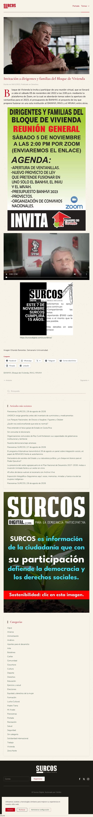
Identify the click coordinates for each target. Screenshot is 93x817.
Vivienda (11, 746)
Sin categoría (12, 734)
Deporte (10, 673)
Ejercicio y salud (14, 685)
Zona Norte (12, 750)
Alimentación (13, 636)
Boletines (11, 652)
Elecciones (11, 689)
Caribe (10, 656)
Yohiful (58, 792)
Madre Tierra (12, 705)
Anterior (9, 380)
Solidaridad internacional (17, 738)
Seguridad (11, 730)
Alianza (10, 632)
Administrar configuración (40, 810)
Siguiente (83, 380)
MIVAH (38, 373)
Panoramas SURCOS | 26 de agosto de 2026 (26, 483)
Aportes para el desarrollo (18, 644)
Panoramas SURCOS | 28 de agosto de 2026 (26, 411)
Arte (9, 648)
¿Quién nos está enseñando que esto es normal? (27, 423)
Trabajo (10, 742)
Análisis (10, 640)
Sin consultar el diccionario (18, 432)
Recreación (11, 722)
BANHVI (7, 373)
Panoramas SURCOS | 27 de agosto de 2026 (26, 447)
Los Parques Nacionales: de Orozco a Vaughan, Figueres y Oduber (35, 419)
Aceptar (10, 810)
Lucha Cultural (13, 701)
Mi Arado (11, 709)
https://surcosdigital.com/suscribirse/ (36, 337)
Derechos (34, 84)
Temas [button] (84, 6)
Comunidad (12, 660)
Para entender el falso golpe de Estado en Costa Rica (29, 428)
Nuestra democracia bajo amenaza (21, 443)
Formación (11, 697)
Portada (76, 6)
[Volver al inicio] (10, 6)
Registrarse (38, 779)
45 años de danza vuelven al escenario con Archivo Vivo (31, 472)
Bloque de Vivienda (20, 373)
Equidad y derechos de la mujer (20, 693)
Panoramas (12, 714)
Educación (11, 681)
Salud (9, 726)
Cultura (10, 669)
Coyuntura (11, 664)
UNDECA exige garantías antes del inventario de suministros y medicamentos (40, 415)
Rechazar (22, 810)
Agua (9, 628)
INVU (32, 373)
